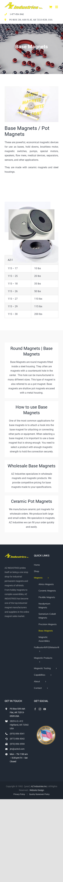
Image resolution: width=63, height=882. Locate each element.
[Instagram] (40, 709)
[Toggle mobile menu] (56, 7)
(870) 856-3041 (17, 733)
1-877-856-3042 (17, 14)
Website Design (37, 790)
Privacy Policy (19, 794)
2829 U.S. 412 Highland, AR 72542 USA (19, 725)
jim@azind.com (17, 749)
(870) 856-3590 (17, 744)
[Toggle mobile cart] (50, 7)
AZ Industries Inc (39, 786)
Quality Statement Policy (39, 794)
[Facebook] (35, 709)
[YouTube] (44, 709)
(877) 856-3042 (17, 738)
